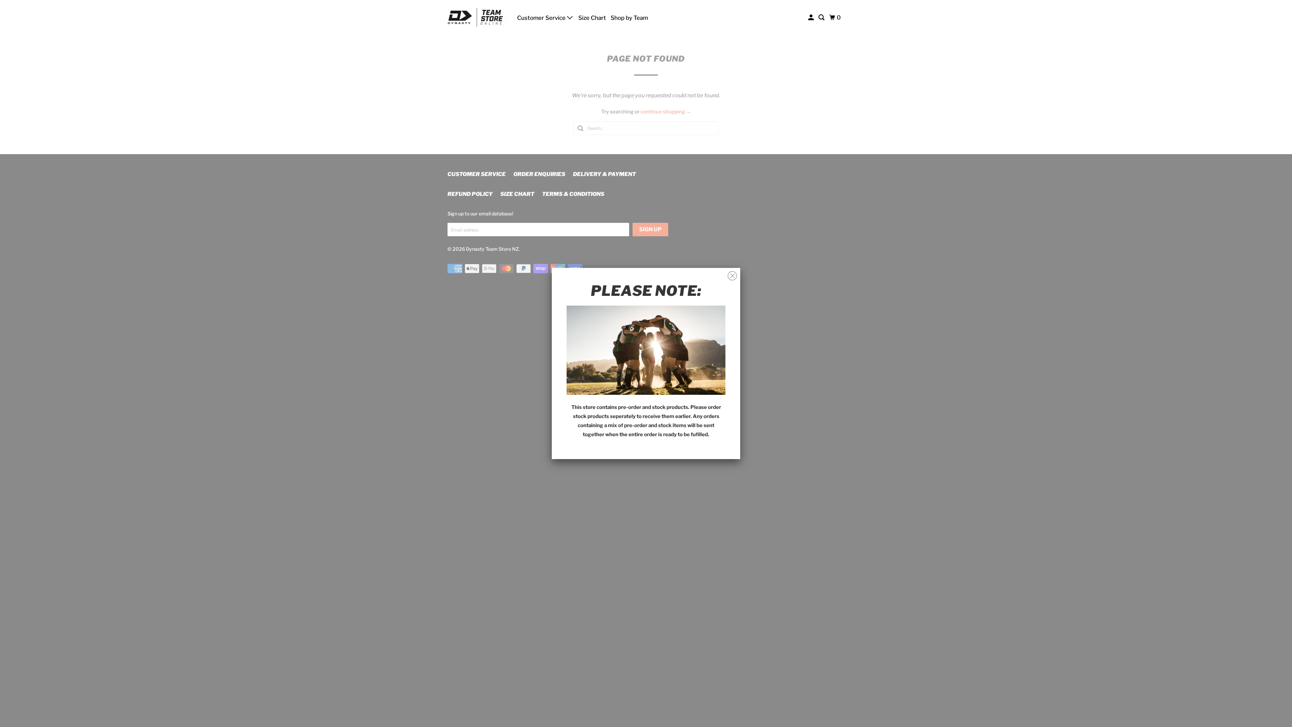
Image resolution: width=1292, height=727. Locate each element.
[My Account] (811, 17)
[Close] (732, 276)
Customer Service (542, 17)
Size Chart (592, 17)
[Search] (822, 17)
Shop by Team (629, 17)
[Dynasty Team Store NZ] (477, 17)
